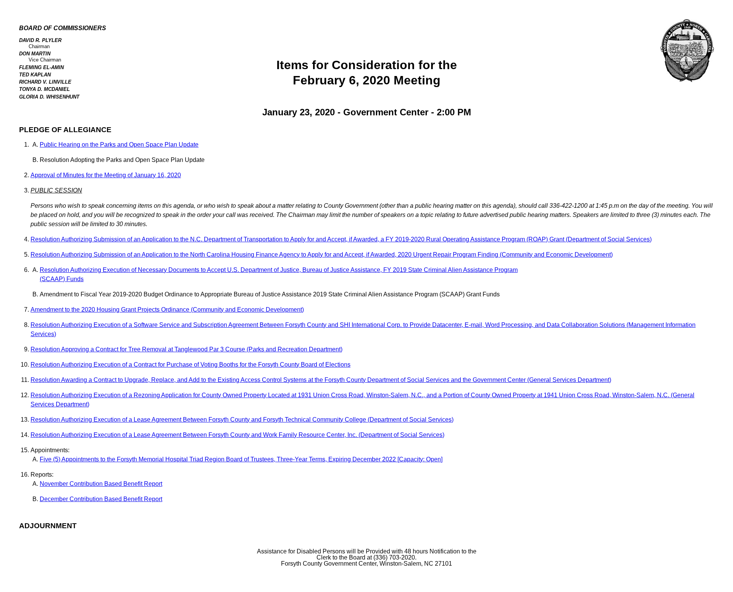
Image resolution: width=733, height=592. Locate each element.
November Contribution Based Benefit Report (101, 483)
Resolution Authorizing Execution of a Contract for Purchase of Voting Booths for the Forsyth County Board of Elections (190, 364)
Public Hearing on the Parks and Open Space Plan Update (119, 144)
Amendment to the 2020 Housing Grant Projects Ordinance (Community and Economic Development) (167, 309)
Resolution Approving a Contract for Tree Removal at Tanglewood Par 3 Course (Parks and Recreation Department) (186, 349)
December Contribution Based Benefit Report (101, 499)
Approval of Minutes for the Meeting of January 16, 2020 (106, 175)
